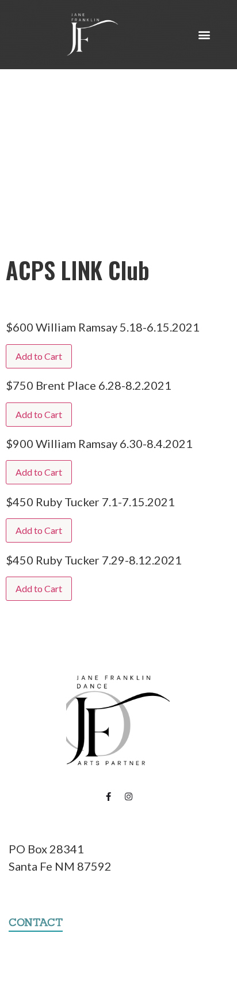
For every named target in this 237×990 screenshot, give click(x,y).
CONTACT (36, 922)
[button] (203, 34)
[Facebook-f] (108, 796)
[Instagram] (128, 796)
